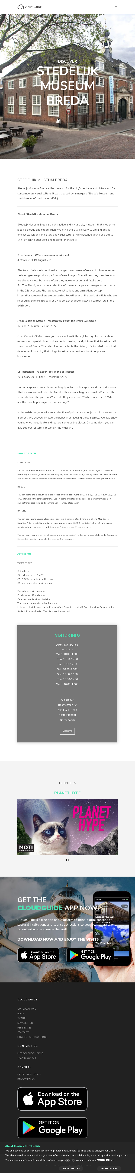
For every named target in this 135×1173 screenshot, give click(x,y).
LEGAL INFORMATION (29, 1074)
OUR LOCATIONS (26, 1008)
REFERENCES (24, 1027)
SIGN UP (21, 1018)
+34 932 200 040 (26, 1058)
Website (67, 731)
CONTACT (23, 1032)
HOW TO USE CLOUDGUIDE (32, 1037)
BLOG (20, 1013)
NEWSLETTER (25, 1023)
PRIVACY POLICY (26, 1079)
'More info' (105, 1160)
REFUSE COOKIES (109, 1168)
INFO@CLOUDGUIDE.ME (30, 1053)
